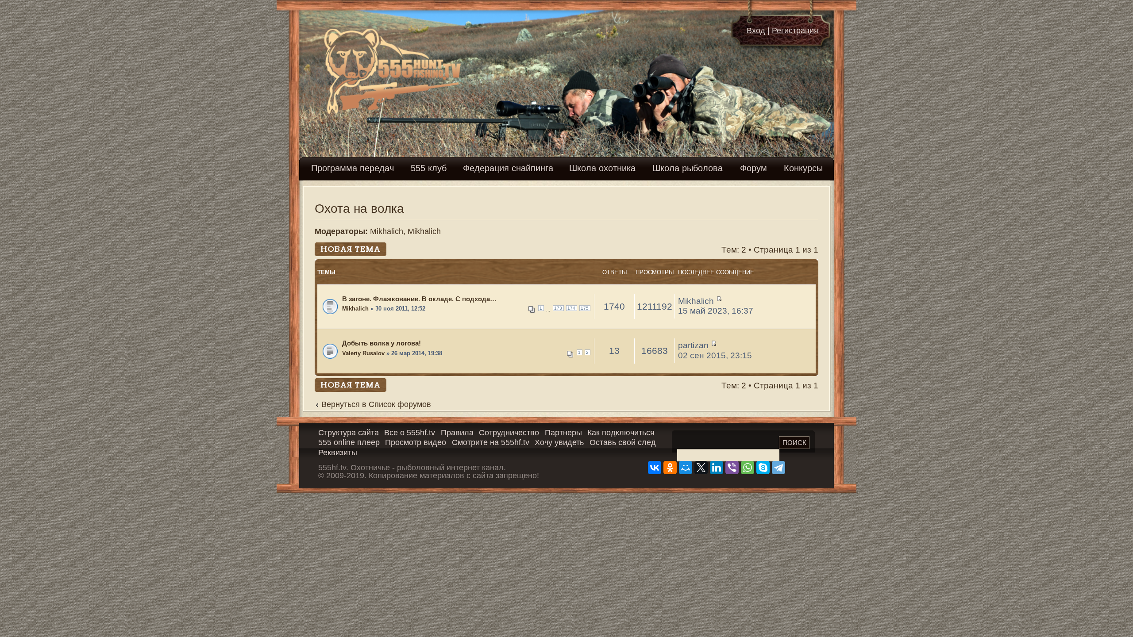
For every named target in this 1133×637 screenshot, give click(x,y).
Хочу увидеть (559, 442)
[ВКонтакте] (654, 467)
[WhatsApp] (747, 467)
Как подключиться (621, 432)
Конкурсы (803, 168)
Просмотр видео (415, 442)
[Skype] (763, 467)
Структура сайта (348, 432)
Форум (753, 168)
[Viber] (732, 467)
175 (585, 308)
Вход (756, 30)
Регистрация (795, 30)
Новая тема (338, 247)
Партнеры (563, 432)
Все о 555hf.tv (409, 432)
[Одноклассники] (670, 467)
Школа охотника (602, 168)
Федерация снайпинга (508, 168)
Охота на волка (359, 208)
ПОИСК (794, 442)
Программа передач (352, 168)
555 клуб (429, 168)
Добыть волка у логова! (381, 343)
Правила (457, 432)
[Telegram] (778, 467)
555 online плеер (349, 442)
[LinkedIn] (716, 467)
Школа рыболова (687, 168)
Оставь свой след (623, 442)
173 (558, 308)
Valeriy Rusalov (363, 353)
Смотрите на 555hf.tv (490, 442)
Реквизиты (337, 452)
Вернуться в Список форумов (376, 404)
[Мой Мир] (685, 467)
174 (571, 308)
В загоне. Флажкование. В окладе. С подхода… (419, 299)
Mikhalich (386, 231)
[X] (701, 467)
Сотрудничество (509, 432)
